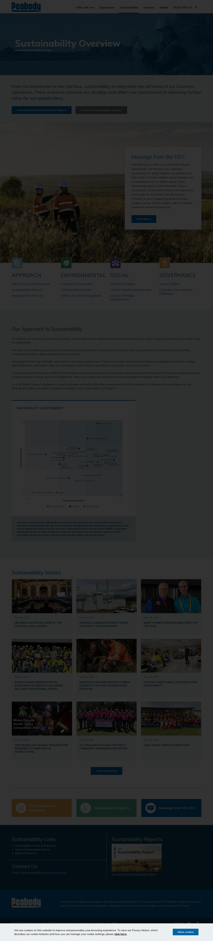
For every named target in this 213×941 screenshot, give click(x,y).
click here (120, 934)
